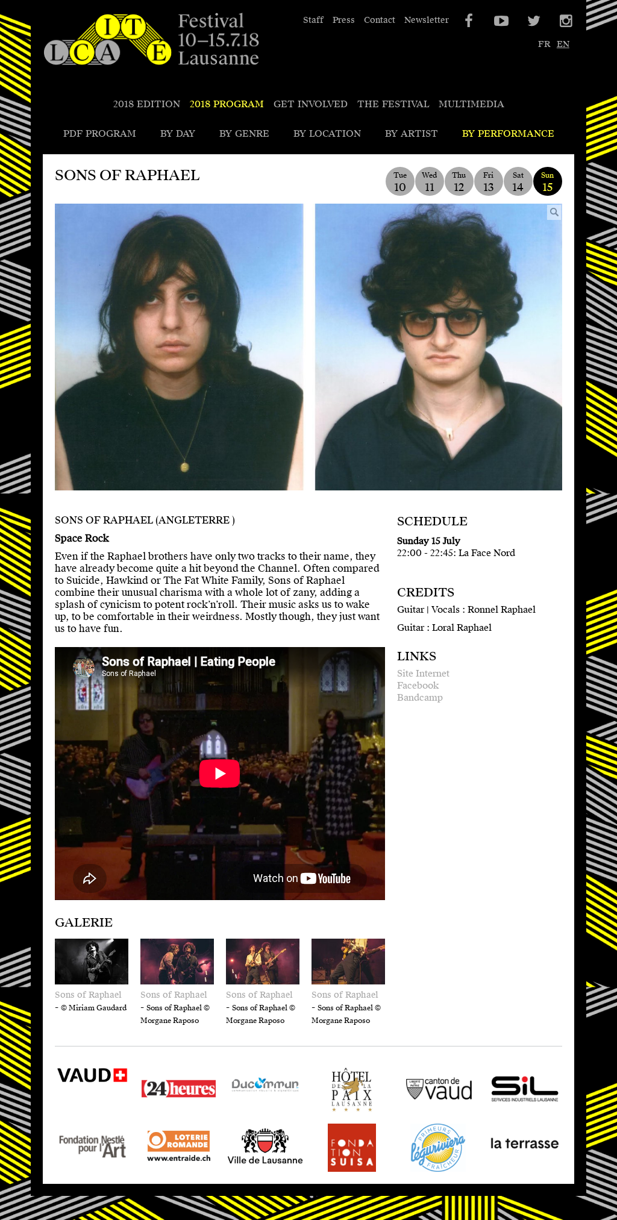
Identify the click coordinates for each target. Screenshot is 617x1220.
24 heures (164, 1113)
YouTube (500, 21)
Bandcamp (420, 698)
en (563, 44)
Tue (400, 182)
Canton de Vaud (437, 1113)
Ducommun (254, 1113)
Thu (459, 182)
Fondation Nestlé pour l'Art (92, 1171)
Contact (379, 20)
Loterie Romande (164, 1171)
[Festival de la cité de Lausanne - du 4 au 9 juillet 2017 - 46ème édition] (151, 39)
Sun (547, 182)
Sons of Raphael (88, 995)
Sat (518, 182)
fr (544, 44)
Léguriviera (427, 1171)
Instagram (565, 21)
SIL (495, 1113)
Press (344, 20)
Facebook (418, 686)
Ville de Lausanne (250, 1171)
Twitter (533, 21)
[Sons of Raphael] (308, 347)
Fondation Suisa (338, 1171)
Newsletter (426, 20)
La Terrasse (514, 1171)
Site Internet (423, 674)
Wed (429, 182)
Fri (488, 182)
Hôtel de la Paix (351, 1113)
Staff (313, 20)
